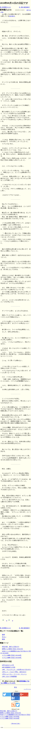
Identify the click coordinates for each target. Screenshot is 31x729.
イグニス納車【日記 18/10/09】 (12, 655)
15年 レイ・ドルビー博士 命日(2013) (14, 672)
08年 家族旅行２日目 (8, 667)
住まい (4, 637)
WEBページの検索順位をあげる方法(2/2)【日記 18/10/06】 (15, 715)
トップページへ (27, 689)
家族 (2, 12)
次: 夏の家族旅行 (24, 7)
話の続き (12, 16)
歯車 (28, 10)
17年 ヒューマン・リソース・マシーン (14, 674)
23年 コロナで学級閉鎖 (9, 676)
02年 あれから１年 (8, 665)
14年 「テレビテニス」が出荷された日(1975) (16, 669)
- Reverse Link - (15, 723)
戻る (15, 687)
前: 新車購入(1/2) (5, 7)
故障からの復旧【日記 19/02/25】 (12, 649)
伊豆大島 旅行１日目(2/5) (10, 646)
